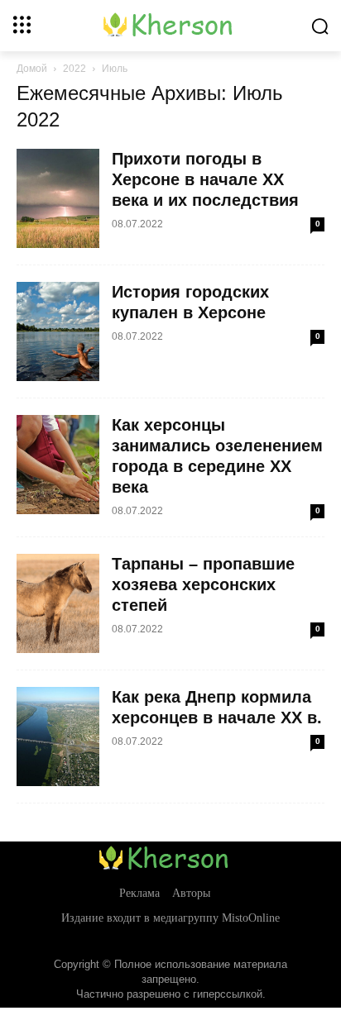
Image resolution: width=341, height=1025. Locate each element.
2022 (74, 68)
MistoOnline (251, 918)
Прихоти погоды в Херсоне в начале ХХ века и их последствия (205, 179)
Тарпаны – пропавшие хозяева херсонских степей (203, 584)
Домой (32, 68)
